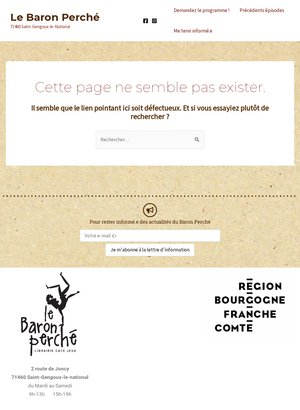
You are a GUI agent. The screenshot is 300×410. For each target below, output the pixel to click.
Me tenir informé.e (193, 31)
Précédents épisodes (262, 10)
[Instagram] (154, 20)
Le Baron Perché (55, 17)
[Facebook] (145, 20)
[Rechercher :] (150, 139)
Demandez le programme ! (202, 10)
